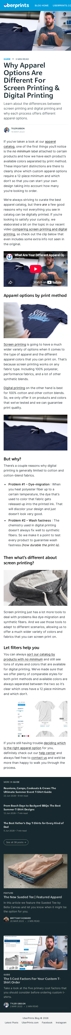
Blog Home (42, 5)
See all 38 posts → (16, 842)
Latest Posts (11, 1022)
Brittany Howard (20, 918)
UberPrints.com (30, 1022)
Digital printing (14, 388)
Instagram (61, 1022)
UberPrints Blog (31, 1018)
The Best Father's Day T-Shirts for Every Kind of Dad (34, 825)
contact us (39, 758)
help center (47, 753)
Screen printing (15, 344)
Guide (7, 59)
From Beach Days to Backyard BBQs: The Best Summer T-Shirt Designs (32, 808)
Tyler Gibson (18, 129)
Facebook (47, 1022)
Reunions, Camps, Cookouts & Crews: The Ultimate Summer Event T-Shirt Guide (30, 790)
